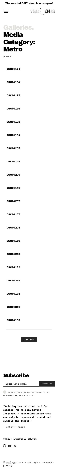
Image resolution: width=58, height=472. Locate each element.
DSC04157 (13, 214)
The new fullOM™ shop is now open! (29, 3)
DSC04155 (13, 161)
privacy (7, 465)
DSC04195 (13, 95)
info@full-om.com (25, 438)
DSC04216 (13, 307)
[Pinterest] (15, 445)
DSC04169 (13, 320)
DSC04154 (13, 135)
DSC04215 (13, 280)
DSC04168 (13, 293)
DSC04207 (13, 201)
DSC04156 (13, 188)
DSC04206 (13, 174)
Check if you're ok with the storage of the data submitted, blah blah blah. (26, 393)
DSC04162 (13, 267)
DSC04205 (13, 148)
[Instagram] (4, 445)
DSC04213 (13, 254)
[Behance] (9, 445)
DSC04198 (13, 121)
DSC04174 (13, 69)
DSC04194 (13, 82)
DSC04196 (13, 108)
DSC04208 (13, 227)
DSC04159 (13, 240)
